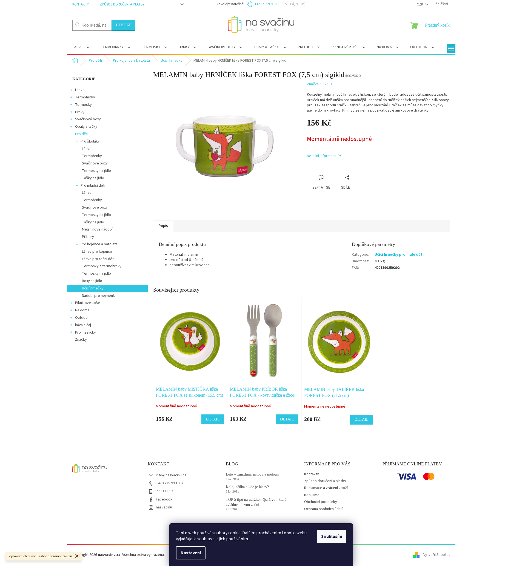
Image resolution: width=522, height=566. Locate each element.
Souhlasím (331, 536)
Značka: (319, 84)
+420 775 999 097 (169, 483)
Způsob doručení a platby (122, 4)
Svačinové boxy (88, 119)
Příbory (88, 237)
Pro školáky (90, 141)
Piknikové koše (87, 303)
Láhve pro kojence (97, 251)
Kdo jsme (312, 495)
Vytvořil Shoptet (436, 555)
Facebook (164, 499)
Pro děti (81, 134)
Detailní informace (321, 156)
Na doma (82, 310)
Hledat (123, 25)
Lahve (80, 90)
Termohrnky (85, 97)
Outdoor (82, 317)
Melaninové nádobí (97, 229)
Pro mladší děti (93, 185)
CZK (420, 4)
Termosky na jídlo (96, 171)
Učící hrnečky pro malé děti (399, 254)
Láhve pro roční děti (98, 259)
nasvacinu (164, 507)
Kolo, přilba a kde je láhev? (247, 487)
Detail (213, 419)
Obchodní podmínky (320, 502)
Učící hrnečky (93, 288)
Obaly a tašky (86, 126)
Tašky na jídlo (93, 178)
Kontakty (80, 4)
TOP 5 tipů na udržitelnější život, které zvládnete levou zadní (256, 502)
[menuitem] (81, 47)
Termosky (83, 104)
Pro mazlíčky (85, 332)
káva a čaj (83, 325)
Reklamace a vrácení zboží (326, 488)
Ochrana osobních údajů (323, 509)
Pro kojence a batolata (99, 244)
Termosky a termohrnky (101, 266)
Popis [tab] (163, 226)
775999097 (164, 491)
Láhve (87, 149)
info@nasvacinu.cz (171, 475)
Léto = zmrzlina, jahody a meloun (252, 474)
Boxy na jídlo (92, 281)
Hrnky (79, 112)
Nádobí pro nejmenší (99, 295)
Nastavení (191, 553)
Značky (81, 339)
